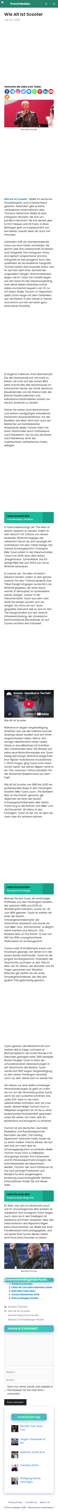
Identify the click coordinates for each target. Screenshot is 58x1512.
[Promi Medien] (5, 4)
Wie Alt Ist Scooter (15, 199)
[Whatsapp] (34, 91)
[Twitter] (23, 91)
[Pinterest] (39, 91)
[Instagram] (17, 91)
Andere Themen (18, 1306)
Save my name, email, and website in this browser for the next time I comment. (30, 1390)
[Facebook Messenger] (28, 91)
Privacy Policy (15, 1502)
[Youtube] (50, 91)
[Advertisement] (29, 55)
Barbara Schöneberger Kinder (26, 1319)
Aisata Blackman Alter (25, 1294)
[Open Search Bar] (46, 4)
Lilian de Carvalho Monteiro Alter (31, 1287)
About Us (45, 1502)
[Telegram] (12, 91)
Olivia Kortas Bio (21, 1284)
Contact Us (31, 1502)
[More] (7, 97)
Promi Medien (20, 4)
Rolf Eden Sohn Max (23, 1291)
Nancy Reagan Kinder (24, 1298)
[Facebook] (7, 91)
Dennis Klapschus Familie (23, 1315)
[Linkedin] (45, 91)
